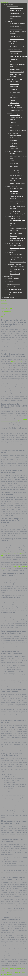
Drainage (12, 223)
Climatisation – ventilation (17, 110)
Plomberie (9, 113)
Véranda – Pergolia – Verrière (14, 292)
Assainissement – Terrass (13, 216)
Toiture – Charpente (12, 186)
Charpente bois (14, 191)
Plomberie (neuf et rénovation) (18, 130)
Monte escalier (14, 163)
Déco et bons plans (6, 311)
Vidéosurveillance (14, 103)
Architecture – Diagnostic (13, 243)
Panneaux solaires (15, 36)
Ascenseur (12, 153)
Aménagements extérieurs (14, 171)
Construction (4, 300)
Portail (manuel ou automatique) (18, 56)
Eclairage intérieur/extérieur (17, 23)
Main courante (14, 148)
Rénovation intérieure (12, 6)
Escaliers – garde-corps (13, 133)
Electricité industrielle (15, 26)
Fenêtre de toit (14, 53)
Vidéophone (13, 100)
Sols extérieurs (14, 181)
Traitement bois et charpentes (18, 214)
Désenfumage (13, 89)
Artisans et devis (5, 2)
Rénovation (4, 303)
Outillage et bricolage (6, 308)
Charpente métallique (15, 193)
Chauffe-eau (13, 122)
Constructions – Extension (17, 266)
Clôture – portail (14, 172)
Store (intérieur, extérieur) (17, 72)
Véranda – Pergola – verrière (17, 183)
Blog (2, 316)
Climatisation (10, 281)
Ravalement (10, 252)
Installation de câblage (16, 29)
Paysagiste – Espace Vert (16, 175)
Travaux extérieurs (9, 169)
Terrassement (13, 236)
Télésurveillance (14, 97)
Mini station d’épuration (16, 233)
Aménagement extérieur (7, 314)
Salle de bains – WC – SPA (17, 46)
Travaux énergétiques (6, 305)
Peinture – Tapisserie (15, 10)
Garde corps (13, 146)
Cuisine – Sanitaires (12, 41)
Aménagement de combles (17, 188)
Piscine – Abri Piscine (15, 178)
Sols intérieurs (14, 19)
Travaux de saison (8, 276)
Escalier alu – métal (15, 138)
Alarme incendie (14, 81)
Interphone (13, 95)
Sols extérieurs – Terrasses (14, 289)
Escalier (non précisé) (15, 135)
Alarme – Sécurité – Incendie (14, 79)
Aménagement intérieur (16, 8)
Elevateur (12, 160)
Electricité (9, 21)
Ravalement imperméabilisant (18, 262)
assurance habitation (16, 361)
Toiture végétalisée (15, 211)
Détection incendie (15, 92)
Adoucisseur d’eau (15, 115)
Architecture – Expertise (16, 245)
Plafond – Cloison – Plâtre (17, 13)
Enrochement (13, 226)
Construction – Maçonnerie (14, 264)
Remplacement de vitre (16, 69)
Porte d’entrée (14, 59)
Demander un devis (9, 297)
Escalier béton (13, 140)
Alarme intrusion (14, 84)
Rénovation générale (15, 16)
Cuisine (12, 43)
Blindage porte (14, 86)
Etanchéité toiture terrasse (17, 201)
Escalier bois (13, 143)
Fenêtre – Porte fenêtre (16, 51)
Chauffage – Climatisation (13, 105)
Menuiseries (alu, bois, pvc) (14, 49)
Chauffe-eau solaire (15, 125)
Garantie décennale (15, 274)
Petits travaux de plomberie (17, 127)
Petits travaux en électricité (17, 39)
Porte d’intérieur (14, 62)
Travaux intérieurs (8, 4)
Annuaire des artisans (9, 295)
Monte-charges (14, 166)
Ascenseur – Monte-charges (14, 151)
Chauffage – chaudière (16, 107)
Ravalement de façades (16, 254)
